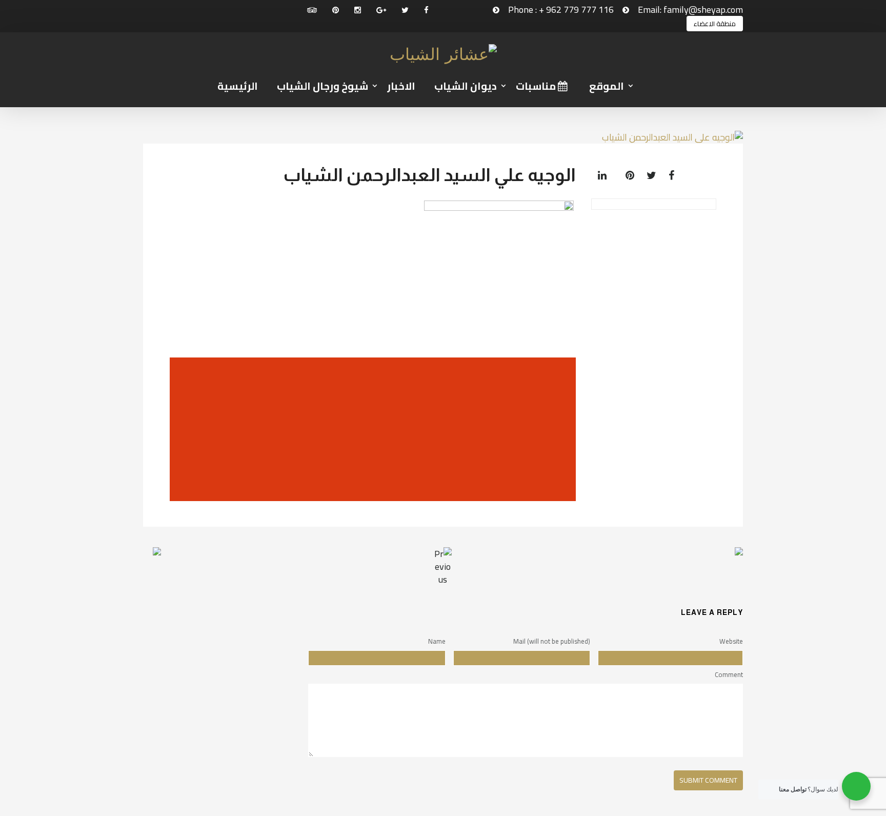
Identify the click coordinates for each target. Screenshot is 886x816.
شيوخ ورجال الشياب (322, 85)
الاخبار (401, 85)
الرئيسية (237, 85)
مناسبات (537, 85)
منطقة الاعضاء (715, 23)
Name (437, 641)
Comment (729, 674)
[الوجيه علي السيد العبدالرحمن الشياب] (676, 175)
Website (731, 641)
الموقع (606, 85)
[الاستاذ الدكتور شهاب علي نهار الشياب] (643, 560)
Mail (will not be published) (551, 641)
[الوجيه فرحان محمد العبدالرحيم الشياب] (243, 560)
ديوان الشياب (465, 85)
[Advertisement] (370, 429)
